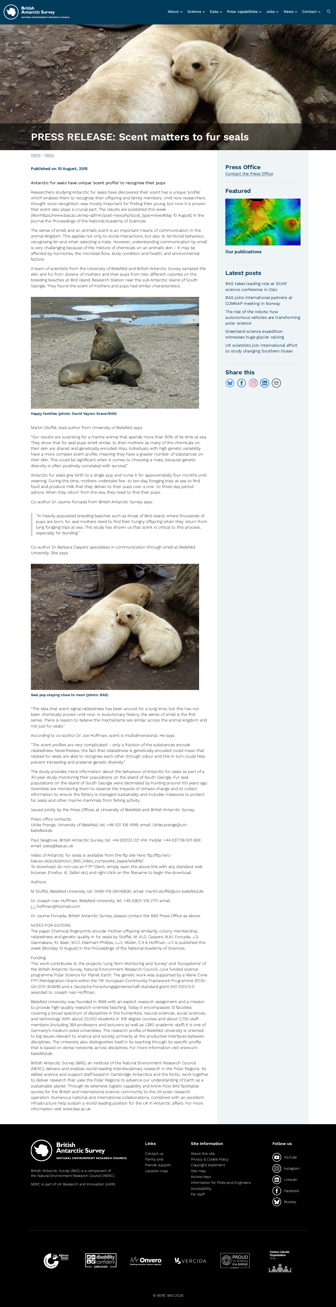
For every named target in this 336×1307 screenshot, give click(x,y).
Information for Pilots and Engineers (221, 1182)
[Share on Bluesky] (230, 383)
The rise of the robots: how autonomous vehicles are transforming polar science (262, 317)
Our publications (243, 251)
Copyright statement (208, 1165)
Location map (156, 1171)
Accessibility (201, 1188)
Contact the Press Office (249, 173)
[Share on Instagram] (253, 383)
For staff (198, 1194)
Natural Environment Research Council (69, 1176)
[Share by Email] (276, 383)
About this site (203, 1153)
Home (36, 155)
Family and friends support (158, 1162)
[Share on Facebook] (241, 383)
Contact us (154, 1153)
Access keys (201, 1176)
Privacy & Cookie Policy (209, 1159)
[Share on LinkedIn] (264, 383)
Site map (198, 1171)
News (49, 155)
